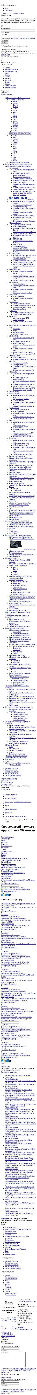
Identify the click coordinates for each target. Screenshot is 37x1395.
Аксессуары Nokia (19, 343)
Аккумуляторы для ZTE (21, 318)
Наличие (4, 874)
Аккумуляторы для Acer (21, 399)
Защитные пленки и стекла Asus (23, 417)
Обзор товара (5, 860)
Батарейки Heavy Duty (20, 718)
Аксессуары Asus (18, 411)
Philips (15, 116)
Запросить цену (18, 1391)
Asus (14, 150)
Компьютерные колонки (21, 633)
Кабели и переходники (20, 680)
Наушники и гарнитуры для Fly (23, 370)
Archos (15, 148)
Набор (3, 862)
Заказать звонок (18, 13)
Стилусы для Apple (19, 195)
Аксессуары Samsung (20, 207)
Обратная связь (6, 1332)
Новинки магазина (11, 71)
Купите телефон (6, 1219)
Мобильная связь (10, 1227)
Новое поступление (11, 69)
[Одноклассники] (5, 895)
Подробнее (4, 915)
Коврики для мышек (19, 682)
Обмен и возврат (10, 85)
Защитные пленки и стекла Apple (24, 187)
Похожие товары (6, 873)
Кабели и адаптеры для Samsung (23, 215)
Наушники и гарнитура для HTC (24, 388)
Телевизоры (17, 590)
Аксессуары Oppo (19, 284)
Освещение (16, 329)
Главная (7, 68)
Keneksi (15, 123)
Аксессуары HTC (18, 379)
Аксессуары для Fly (19, 365)
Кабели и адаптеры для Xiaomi (23, 262)
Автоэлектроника (11, 1233)
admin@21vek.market (29, 1301)
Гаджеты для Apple (19, 182)
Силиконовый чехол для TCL (22, 314)
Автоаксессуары (6, 784)
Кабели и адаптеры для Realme (23, 280)
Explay (15, 152)
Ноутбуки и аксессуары (13, 1245)
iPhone (15, 101)
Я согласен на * (19, 1369)
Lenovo (15, 143)
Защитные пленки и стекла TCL (23, 312)
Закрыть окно (5, 55)
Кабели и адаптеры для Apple (22, 189)
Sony (14, 157)
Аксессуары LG (18, 427)
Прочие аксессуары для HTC (22, 390)
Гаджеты (8, 1234)
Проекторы (16, 583)
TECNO (15, 125)
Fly (14, 114)
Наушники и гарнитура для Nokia (24, 354)
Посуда (15, 330)
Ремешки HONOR (19, 246)
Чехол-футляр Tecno (19, 309)
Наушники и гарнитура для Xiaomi (24, 255)
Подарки (8, 1247)
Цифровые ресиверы (20, 589)
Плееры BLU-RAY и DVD (21, 592)
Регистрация (9, 10)
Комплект (4, 864)
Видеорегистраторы (19, 585)
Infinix (15, 128)
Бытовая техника (10, 1254)
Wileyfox (15, 126)
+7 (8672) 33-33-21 (7, 1334)
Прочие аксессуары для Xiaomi (23, 264)
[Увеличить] (18, 880)
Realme (15, 110)
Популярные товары (11, 772)
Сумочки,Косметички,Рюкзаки (15, 1249)
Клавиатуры (17, 648)
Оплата (7, 84)
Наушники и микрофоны (21, 635)
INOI (14, 119)
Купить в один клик (23, 1370)
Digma (15, 144)
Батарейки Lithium (19, 716)
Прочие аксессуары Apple (21, 177)
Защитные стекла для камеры (22, 178)
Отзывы (7, 75)
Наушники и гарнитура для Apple (24, 191)
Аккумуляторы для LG (20, 426)
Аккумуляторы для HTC (21, 377)
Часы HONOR (17, 244)
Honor (15, 161)
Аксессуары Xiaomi (19, 259)
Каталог (7, 82)
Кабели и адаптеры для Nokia (22, 352)
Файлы (3, 876)
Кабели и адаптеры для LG (22, 435)
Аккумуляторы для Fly (20, 363)
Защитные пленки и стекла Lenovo (24, 359)
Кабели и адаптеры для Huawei (23, 233)
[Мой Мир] (7, 895)
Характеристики (6, 867)
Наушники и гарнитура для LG (23, 436)
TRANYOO (17, 490)
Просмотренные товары (9, 1072)
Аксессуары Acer (18, 400)
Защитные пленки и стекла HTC (24, 384)
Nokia (14, 112)
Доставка (8, 78)
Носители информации (12, 1242)
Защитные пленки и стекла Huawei (24, 232)
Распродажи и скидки (12, 773)
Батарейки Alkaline (19, 713)
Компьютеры (9, 1240)
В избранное (5, 918)
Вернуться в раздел (7, 858)
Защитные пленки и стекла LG (23, 433)
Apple (14, 137)
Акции (7, 73)
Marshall (15, 488)
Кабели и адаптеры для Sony (22, 454)
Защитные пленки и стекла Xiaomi (24, 260)
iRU (14, 155)
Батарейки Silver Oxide (20, 714)
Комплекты (16, 650)
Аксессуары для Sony (20, 445)
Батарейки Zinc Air (19, 720)
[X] (10, 895)
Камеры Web (17, 632)
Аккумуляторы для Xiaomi (21, 257)
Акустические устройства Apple (23, 180)
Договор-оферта (10, 87)
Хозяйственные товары (20, 334)
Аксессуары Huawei (19, 226)
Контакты (8, 80)
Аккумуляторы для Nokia (21, 341)
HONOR (15, 107)
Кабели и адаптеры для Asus (22, 418)
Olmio (15, 121)
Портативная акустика (20, 581)
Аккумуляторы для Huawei (22, 224)
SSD (14, 671)
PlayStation (16, 660)
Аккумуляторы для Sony (21, 444)
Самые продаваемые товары (10, 1070)
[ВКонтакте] (2, 895)
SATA (15, 669)
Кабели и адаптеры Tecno (21, 303)
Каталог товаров (6, 94)
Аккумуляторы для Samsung (22, 205)
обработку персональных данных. (23, 38)
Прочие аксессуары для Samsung (24, 221)
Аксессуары (5, 869)
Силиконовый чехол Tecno (22, 307)
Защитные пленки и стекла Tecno (24, 305)
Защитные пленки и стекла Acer (23, 406)
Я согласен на (19, 38)
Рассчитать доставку (23, 889)
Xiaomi (15, 108)
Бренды (7, 77)
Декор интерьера (18, 332)
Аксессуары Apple (19, 175)
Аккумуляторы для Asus (21, 409)
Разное (15, 130)
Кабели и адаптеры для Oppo (22, 293)
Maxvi (15, 117)
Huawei (15, 105)
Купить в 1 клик (18, 887)
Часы (6, 1251)
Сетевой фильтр (18, 684)
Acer (14, 146)
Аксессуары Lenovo (19, 357)
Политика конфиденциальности (25, 1328)
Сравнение (16, 916)
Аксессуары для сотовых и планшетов (18, 1229)
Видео (3, 878)
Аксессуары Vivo (18, 296)
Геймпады (16, 662)
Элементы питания (11, 1243)
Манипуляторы (18, 651)
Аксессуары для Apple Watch (22, 193)
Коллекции (4, 780)
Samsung (15, 103)
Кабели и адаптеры (19, 594)
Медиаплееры (17, 587)
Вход (6, 8)
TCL (14, 159)
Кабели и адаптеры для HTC (22, 386)
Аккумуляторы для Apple (21, 173)
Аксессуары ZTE (18, 320)
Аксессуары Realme (19, 275)
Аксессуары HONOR (20, 248)
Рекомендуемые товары (13, 775)
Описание (4, 865)
